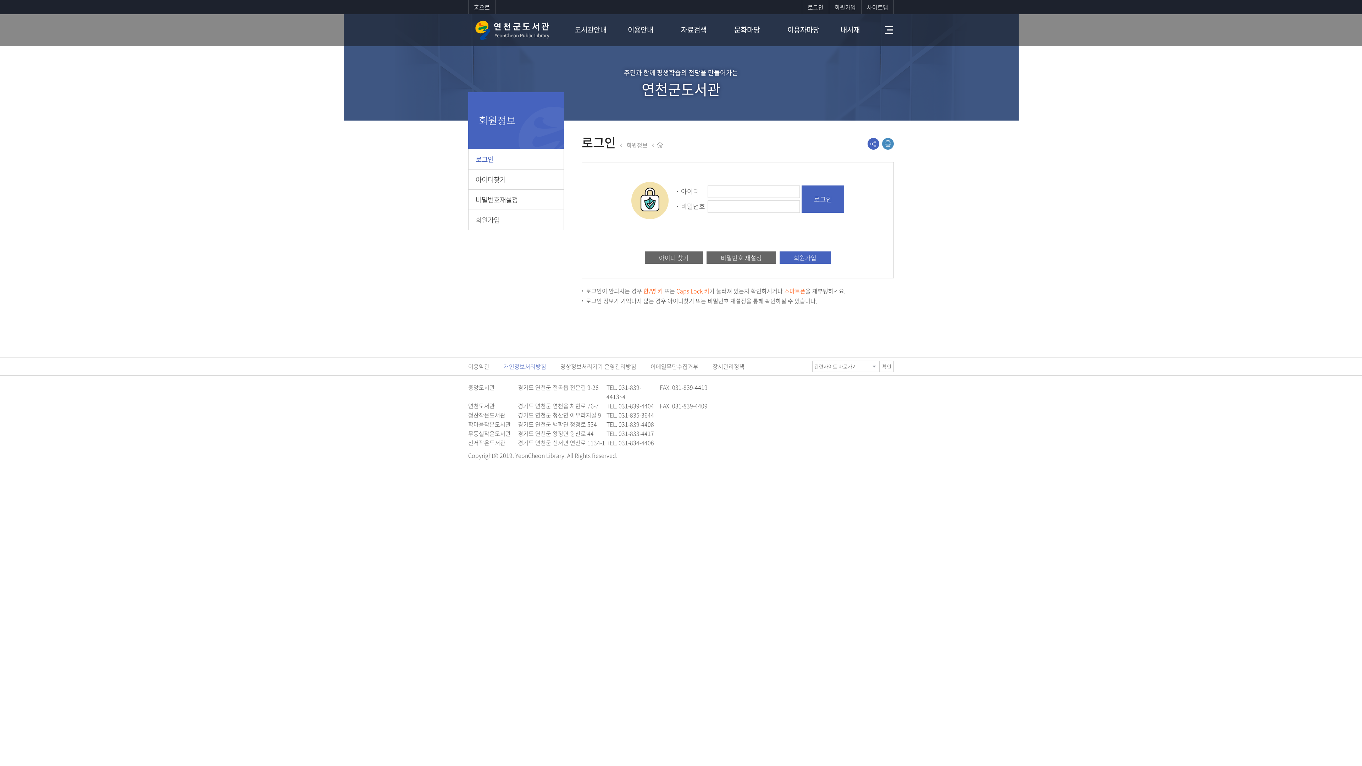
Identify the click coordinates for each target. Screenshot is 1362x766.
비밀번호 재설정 (741, 257)
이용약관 (478, 366)
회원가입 (845, 7)
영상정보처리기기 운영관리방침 (598, 366)
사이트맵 (877, 7)
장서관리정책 (728, 366)
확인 (886, 366)
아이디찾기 (491, 179)
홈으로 (482, 7)
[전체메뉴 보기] (884, 30)
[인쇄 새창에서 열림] (888, 144)
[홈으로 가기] (660, 145)
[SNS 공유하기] (873, 144)
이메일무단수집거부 (674, 366)
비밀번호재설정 (497, 200)
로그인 (816, 7)
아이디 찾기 (674, 257)
